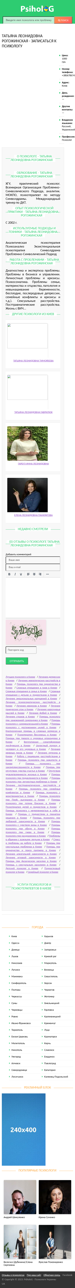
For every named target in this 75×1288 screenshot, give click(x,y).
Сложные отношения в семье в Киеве (26, 691)
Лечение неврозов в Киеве (31, 706)
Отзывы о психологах (13, 1275)
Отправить (17, 661)
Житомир (49, 996)
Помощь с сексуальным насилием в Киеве (31, 865)
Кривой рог (50, 956)
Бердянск (49, 1056)
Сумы (14, 1003)
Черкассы (16, 996)
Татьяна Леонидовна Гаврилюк (33, 412)
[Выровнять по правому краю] (40, 574)
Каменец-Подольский (56, 1077)
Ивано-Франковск (21, 1023)
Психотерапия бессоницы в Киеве (37, 735)
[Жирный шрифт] (9, 574)
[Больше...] (47, 574)
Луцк (47, 1030)
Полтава (15, 990)
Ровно (14, 1016)
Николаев (16, 963)
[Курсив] (15, 574)
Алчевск (15, 1063)
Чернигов (49, 990)
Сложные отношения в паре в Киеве (36, 688)
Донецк (15, 950)
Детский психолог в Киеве (22, 868)
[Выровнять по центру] (34, 574)
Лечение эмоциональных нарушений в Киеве (31, 698)
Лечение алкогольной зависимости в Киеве (31, 854)
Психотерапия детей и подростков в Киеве (31, 807)
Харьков (48, 936)
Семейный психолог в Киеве (43, 872)
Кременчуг (50, 1023)
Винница (49, 970)
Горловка (49, 1010)
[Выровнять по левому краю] (28, 574)
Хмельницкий (51, 1003)
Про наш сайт (34, 1275)
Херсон (48, 983)
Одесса (15, 943)
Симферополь (18, 983)
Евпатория (50, 1070)
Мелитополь (18, 1043)
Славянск (49, 1050)
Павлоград (50, 1063)
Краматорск (50, 1036)
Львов (14, 956)
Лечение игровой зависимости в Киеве (31, 857)
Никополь (16, 1050)
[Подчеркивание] (20, 574)
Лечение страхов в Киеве (20, 716)
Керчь (47, 1043)
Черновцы (16, 1010)
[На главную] (37, 8)
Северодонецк (19, 1070)
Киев (14, 936)
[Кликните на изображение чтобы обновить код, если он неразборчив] (26, 632)
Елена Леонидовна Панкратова (33, 515)
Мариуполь (50, 963)
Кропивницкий (52, 1016)
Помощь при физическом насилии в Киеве (31, 861)
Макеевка (17, 976)
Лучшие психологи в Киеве (20, 677)
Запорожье (50, 950)
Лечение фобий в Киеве (43, 713)
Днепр (47, 943)
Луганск (15, 970)
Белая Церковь (19, 1036)
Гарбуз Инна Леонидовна (33, 464)
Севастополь (51, 976)
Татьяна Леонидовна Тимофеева (33, 361)
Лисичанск (17, 1077)
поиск (64, 20)
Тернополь (17, 1030)
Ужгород (16, 1056)
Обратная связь (52, 1275)
